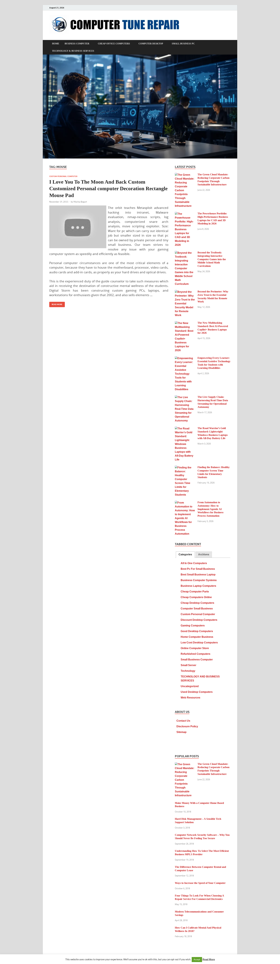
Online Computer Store (195, 648)
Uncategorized (190, 686)
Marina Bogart (80, 201)
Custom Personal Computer (63, 176)
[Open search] (229, 43)
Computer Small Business (197, 608)
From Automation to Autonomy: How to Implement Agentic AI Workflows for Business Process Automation (210, 509)
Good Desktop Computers (197, 631)
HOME (55, 43)
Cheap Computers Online (196, 597)
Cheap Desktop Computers (197, 602)
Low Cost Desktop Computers (199, 642)
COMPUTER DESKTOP (151, 43)
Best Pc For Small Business (198, 568)
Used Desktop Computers (197, 692)
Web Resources (190, 697)
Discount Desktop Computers (199, 619)
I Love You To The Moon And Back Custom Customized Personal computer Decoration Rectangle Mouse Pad (108, 188)
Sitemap (181, 732)
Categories (185, 554)
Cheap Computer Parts (195, 591)
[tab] (185, 554)
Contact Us (183, 720)
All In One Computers (194, 563)
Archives (203, 554)
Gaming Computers (193, 625)
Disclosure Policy (187, 726)
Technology (188, 670)
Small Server (188, 665)
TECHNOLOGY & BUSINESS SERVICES (73, 51)
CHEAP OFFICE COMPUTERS (114, 43)
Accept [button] (197, 959)
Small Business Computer (197, 659)
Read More (55, 304)
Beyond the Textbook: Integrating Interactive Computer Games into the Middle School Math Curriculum (212, 259)
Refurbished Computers (195, 653)
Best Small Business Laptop (198, 574)
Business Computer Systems (199, 580)
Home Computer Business (197, 636)
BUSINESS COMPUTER (77, 43)
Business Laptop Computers (198, 585)
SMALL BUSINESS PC (183, 43)
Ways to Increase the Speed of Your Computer (200, 883)
